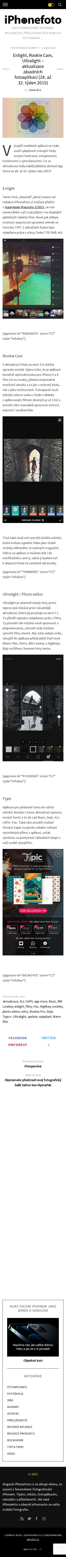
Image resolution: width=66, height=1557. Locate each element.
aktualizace (10, 1001)
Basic (52, 1001)
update (32, 1016)
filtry (28, 1006)
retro (24, 1011)
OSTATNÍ (13, 1413)
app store (40, 1001)
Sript (50, 1011)
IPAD (10, 1400)
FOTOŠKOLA (15, 1393)
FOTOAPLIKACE (18, 47)
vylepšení (45, 1016)
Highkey (45, 1006)
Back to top (30, 1549)
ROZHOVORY (15, 1440)
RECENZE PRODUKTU (21, 1433)
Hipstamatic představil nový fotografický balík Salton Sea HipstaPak (33, 1080)
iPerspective (33, 1063)
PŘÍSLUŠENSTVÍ (17, 1420)
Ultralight (19, 1016)
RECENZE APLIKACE (19, 1427)
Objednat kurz (33, 1360)
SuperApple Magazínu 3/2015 (24, 207)
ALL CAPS (26, 1001)
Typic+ (7, 1016)
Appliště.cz (32, 1539)
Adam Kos (35, 90)
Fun (35, 1006)
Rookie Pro (37, 1011)
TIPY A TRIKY (15, 1447)
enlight (19, 1006)
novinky (57, 1006)
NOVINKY (33, 47)
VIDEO (11, 1453)
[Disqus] (33, 1149)
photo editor (11, 1011)
